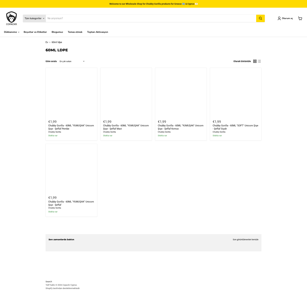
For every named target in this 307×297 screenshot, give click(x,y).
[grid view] (255, 61)
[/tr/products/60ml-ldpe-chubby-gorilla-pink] (71, 94)
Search (49, 281)
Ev (47, 42)
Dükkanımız (11, 32)
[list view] (259, 61)
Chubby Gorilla (54, 132)
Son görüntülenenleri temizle (245, 239)
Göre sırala (51, 61)
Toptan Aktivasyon (97, 32)
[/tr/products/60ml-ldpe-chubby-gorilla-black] (236, 94)
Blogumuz (57, 32)
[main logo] (11, 18)
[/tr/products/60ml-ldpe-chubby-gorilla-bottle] (71, 170)
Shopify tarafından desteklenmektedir (63, 288)
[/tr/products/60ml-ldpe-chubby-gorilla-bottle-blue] (126, 94)
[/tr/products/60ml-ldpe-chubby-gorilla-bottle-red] (181, 94)
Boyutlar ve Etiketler (35, 32)
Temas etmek (75, 32)
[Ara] (260, 18)
